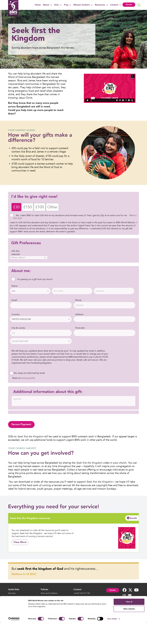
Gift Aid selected (16, 253)
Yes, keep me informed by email (29, 373)
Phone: (78, 300)
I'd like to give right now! (34, 197)
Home (38, 5)
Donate (129, 4)
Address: (79, 314)
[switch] (62, 618)
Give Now (12, 593)
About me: (21, 271)
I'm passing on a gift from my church (35, 279)
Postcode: (80, 327)
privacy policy (28, 378)
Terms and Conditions (49, 593)
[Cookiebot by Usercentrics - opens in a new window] (14, 618)
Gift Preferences (26, 243)
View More (20, 542)
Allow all (129, 602)
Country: (16, 314)
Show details (112, 619)
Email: (14, 300)
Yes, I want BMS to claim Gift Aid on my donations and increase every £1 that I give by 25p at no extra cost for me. (72, 215)
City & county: (18, 327)
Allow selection (129, 609)
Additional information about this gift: (48, 392)
